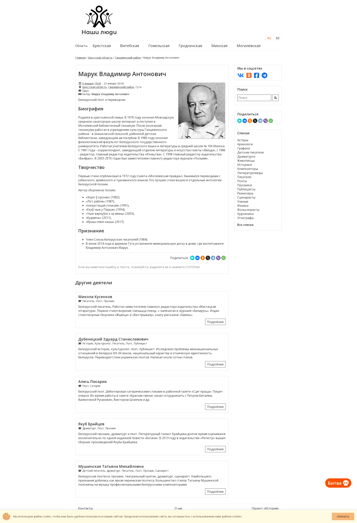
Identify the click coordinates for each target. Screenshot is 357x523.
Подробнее (215, 322)
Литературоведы (250, 173)
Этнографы (245, 218)
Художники (245, 214)
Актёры (242, 140)
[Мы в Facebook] (256, 75)
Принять (343, 516)
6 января (88, 83)
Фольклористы (248, 210)
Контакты (85, 508)
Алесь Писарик (92, 381)
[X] (208, 258)
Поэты (242, 181)
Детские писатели (250, 152)
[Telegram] (213, 258)
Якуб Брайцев (91, 423)
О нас (178, 508)
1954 (97, 83)
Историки (244, 165)
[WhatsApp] (223, 258)
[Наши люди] (99, 27)
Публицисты (246, 189)
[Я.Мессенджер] (192, 258)
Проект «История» (265, 508)
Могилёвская (248, 45)
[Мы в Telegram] (264, 75)
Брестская (102, 45)
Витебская (129, 45)
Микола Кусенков (95, 296)
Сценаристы (246, 197)
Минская (219, 45)
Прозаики (244, 185)
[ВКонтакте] (197, 258)
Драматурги (246, 156)
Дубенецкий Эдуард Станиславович (113, 339)
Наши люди (99, 32)
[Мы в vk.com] (240, 75)
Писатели (244, 177)
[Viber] (218, 258)
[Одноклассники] (202, 258)
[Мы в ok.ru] (249, 75)
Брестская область (100, 57)
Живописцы (246, 161)
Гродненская (190, 45)
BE (278, 38)
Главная (80, 57)
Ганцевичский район (128, 57)
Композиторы (247, 169)
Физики (242, 206)
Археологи (245, 144)
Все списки (245, 225)
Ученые (242, 201)
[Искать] (275, 98)
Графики (243, 148)
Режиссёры (245, 193)
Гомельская (158, 45)
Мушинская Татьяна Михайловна (111, 466)
